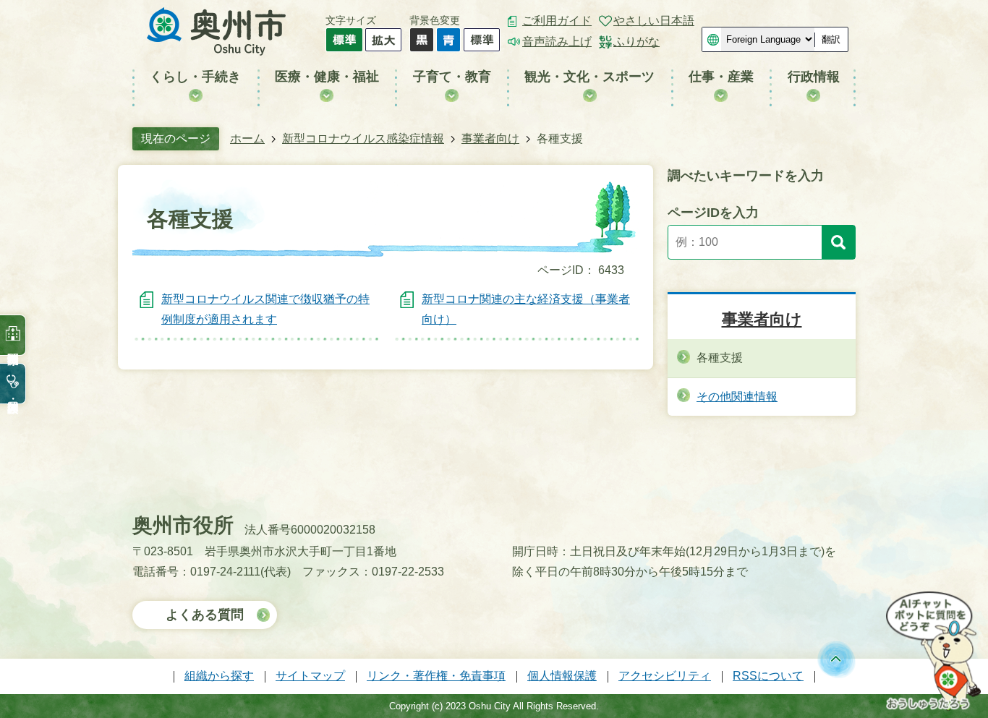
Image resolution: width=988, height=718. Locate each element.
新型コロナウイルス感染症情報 (363, 138)
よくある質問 (205, 614)
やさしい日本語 (653, 20)
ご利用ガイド (557, 20)
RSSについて (768, 676)
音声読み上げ (557, 41)
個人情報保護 (562, 676)
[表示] (838, 242)
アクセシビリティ (664, 676)
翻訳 (831, 39)
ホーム (247, 138)
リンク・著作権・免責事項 (436, 676)
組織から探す (219, 676)
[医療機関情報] (13, 335)
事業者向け (490, 138)
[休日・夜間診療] (13, 383)
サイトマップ (310, 676)
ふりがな (636, 41)
